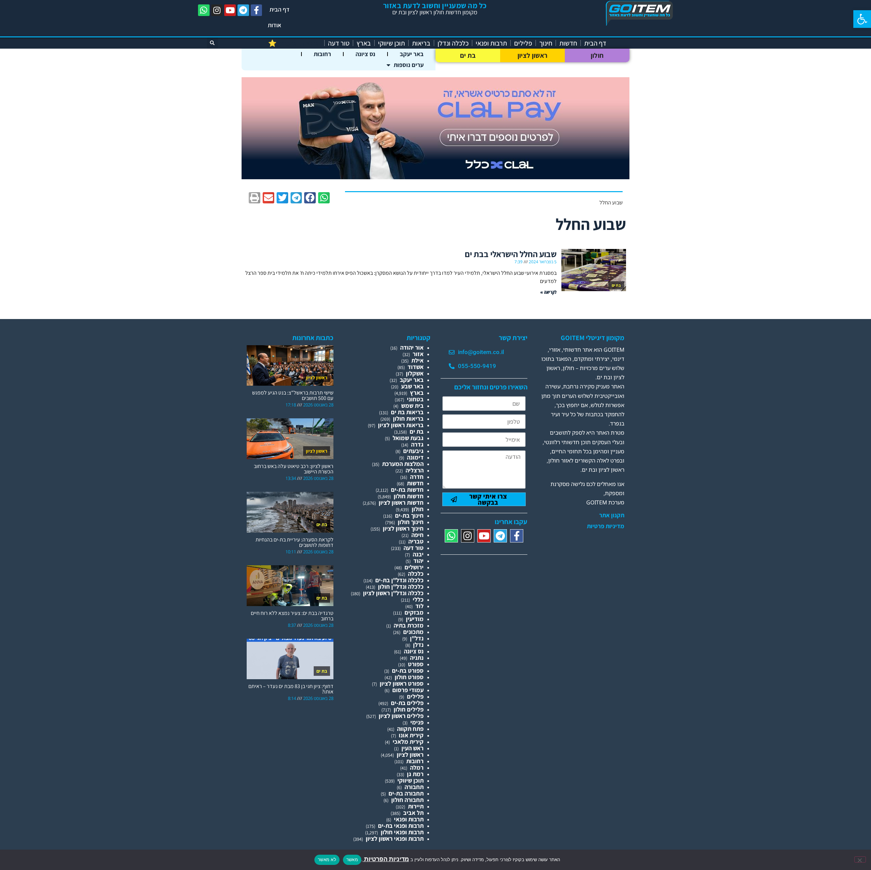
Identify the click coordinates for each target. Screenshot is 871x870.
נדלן (418, 645)
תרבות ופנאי (491, 43)
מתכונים (413, 632)
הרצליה (415, 470)
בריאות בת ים (407, 412)
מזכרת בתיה (409, 625)
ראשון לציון (532, 55)
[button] (862, 19)
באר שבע (412, 386)
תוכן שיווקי (391, 43)
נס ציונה (365, 54)
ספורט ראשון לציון (402, 683)
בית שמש (412, 405)
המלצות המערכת (403, 464)
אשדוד (416, 367)
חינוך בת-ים (409, 515)
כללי (418, 599)
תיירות (416, 806)
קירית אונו (411, 735)
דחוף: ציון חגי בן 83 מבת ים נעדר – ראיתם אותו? (290, 689)
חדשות (568, 43)
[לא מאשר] (860, 859)
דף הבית (279, 9)
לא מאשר (327, 859)
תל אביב (413, 813)
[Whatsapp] (204, 10)
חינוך (545, 43)
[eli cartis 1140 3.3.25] (435, 177)
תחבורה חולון (407, 800)
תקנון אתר (611, 515)
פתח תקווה (410, 729)
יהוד (418, 561)
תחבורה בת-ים (406, 793)
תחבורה (414, 787)
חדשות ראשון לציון (401, 502)
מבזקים (414, 612)
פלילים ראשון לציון (401, 716)
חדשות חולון (409, 496)
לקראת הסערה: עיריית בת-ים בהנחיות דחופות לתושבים (294, 542)
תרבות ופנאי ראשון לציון (395, 838)
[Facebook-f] (256, 10)
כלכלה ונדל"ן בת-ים (399, 580)
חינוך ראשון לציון (403, 528)
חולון (597, 55)
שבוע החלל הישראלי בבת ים (511, 254)
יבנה (418, 554)
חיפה (417, 535)
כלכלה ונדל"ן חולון (401, 586)
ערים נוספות (409, 65)
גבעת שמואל (408, 438)
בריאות (421, 43)
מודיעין (415, 619)
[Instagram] (217, 10)
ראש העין (412, 748)
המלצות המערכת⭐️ (294, 43)
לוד (419, 606)
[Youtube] (230, 10)
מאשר (352, 859)
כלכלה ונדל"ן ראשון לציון (393, 593)
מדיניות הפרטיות (386, 859)
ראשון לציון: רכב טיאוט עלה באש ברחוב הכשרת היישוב (293, 469)
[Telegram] (243, 10)
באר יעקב (412, 54)
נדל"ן (417, 638)
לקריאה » (548, 292)
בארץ (364, 43)
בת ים (468, 55)
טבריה (416, 541)
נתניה (417, 658)
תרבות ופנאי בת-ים (401, 826)
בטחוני (415, 399)
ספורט (416, 664)
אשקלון (415, 373)
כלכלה (416, 574)
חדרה (417, 477)
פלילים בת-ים (407, 703)
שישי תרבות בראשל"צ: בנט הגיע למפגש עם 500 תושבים (292, 395)
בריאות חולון (408, 418)
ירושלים (414, 567)
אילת (417, 360)
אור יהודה (412, 347)
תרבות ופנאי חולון (402, 832)
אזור (418, 354)
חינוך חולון (411, 522)
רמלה (417, 767)
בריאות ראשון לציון (401, 425)
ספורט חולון (409, 677)
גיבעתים (413, 451)
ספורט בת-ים (408, 670)
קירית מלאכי (408, 742)
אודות (274, 25)
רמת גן (415, 774)
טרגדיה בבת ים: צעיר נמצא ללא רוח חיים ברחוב (292, 615)
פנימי (417, 722)
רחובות (322, 54)
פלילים (523, 43)
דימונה (415, 457)
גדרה (417, 444)
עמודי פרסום (408, 690)
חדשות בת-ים (407, 489)
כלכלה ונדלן (453, 43)
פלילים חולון (409, 709)
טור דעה (338, 43)
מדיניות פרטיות (605, 526)
